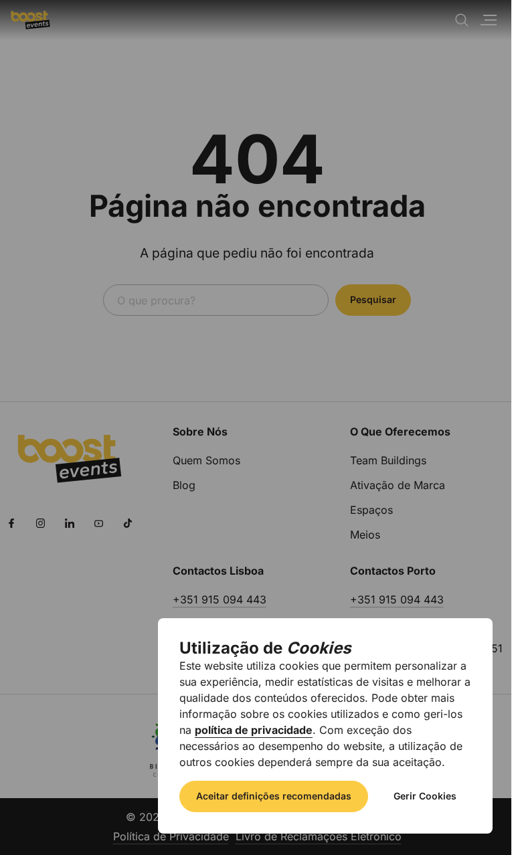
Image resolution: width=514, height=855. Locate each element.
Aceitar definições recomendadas (273, 795)
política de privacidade (254, 730)
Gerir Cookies (425, 795)
